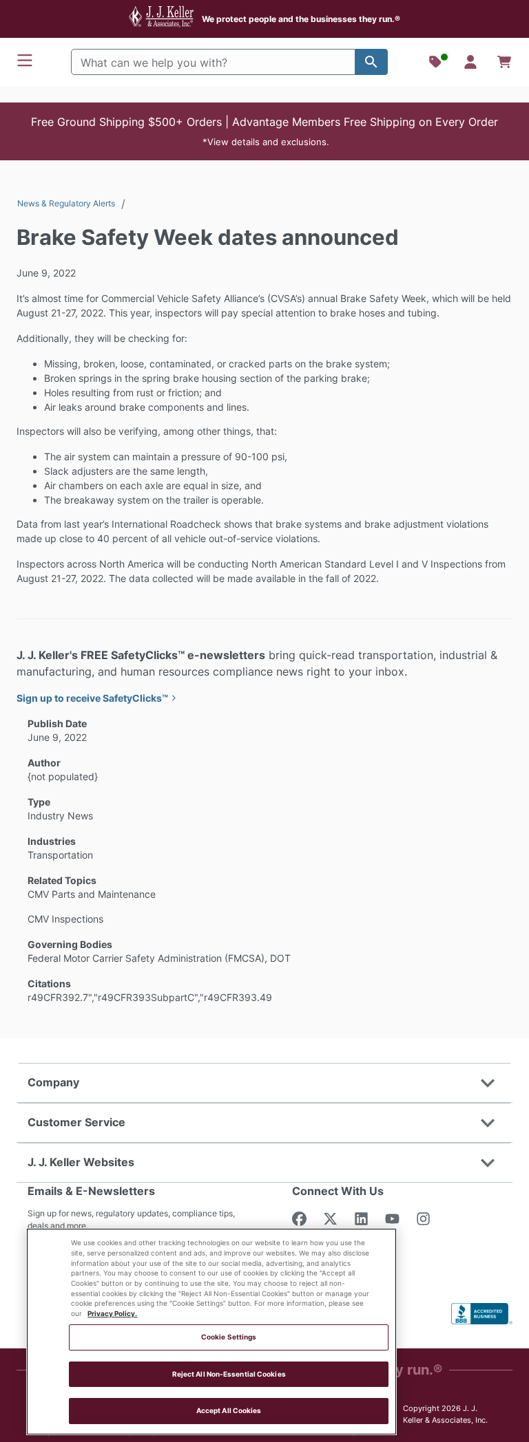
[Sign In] (470, 62)
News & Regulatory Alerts (66, 203)
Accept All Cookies (229, 1410)
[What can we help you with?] (371, 62)
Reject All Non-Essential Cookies (229, 1374)
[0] (504, 62)
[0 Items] (504, 62)
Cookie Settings (228, 1337)
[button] (264, 131)
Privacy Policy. (112, 1313)
